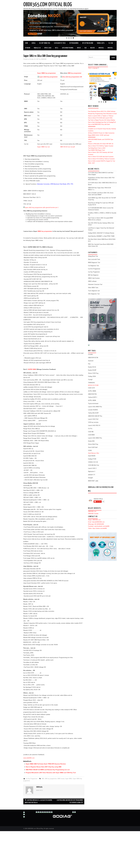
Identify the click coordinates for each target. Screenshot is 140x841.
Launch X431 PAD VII (94, 425)
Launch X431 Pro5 (93, 419)
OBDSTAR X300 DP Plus (95, 416)
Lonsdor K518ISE (93, 409)
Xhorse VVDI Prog (93, 373)
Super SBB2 (68, 778)
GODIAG (33, 43)
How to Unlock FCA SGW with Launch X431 (100, 118)
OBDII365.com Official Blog (47, 4)
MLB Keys (92, 48)
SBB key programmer (74, 73)
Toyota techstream (93, 403)
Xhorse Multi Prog (93, 444)
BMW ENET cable (93, 481)
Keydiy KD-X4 (92, 367)
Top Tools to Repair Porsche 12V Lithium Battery (101, 120)
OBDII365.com (92, 511)
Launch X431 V (92, 468)
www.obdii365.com (29, 758)
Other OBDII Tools (93, 287)
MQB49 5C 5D (37, 48)
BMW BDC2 (110, 48)
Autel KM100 (91, 456)
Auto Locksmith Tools (94, 259)
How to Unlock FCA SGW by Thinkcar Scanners (101, 159)
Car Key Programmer (31, 778)
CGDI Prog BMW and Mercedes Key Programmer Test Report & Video (70, 801)
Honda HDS (91, 441)
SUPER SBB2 (32, 369)
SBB (42, 778)
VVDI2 (90, 450)
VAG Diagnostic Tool (94, 294)
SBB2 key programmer (45, 231)
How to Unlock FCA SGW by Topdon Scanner (100, 146)
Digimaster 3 (91, 471)
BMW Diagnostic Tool (94, 262)
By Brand (27, 48)
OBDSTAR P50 (92, 394)
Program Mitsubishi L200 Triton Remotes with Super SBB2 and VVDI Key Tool (51, 772)
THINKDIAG (91, 382)
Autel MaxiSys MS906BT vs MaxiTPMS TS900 (101, 236)
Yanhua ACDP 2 (101, 43)
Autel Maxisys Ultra (93, 453)
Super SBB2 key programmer (46, 73)
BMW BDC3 (101, 48)
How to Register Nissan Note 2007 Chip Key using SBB (43, 767)
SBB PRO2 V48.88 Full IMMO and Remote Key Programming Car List (48, 769)
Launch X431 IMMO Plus (95, 406)
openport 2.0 (91, 474)
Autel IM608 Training (67, 48)
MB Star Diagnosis (93, 275)
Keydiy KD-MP (92, 370)
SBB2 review (60, 778)
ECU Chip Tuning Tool (44, 43)
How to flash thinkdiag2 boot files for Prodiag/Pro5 (102, 122)
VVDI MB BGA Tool (93, 465)
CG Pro (90, 428)
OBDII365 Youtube (93, 513)
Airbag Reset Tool (93, 256)
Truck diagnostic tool (94, 290)
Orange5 (90, 477)
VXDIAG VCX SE (93, 462)
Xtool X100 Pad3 (92, 447)
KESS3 (56, 48)
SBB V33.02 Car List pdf (67, 147)
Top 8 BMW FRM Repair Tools (96, 150)
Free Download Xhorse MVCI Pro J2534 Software (101, 111)
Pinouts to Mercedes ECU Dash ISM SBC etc (100, 143)
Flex (85, 48)
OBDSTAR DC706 (93, 357)
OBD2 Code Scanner (94, 278)
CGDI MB (90, 431)
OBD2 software (92, 281)
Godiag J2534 (92, 376)
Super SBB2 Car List (43, 147)
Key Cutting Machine (87, 43)
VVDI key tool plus (93, 422)
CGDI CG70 (91, 388)
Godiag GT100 (92, 459)
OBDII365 (43, 59)
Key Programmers (74, 43)
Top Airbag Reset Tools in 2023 (96, 148)
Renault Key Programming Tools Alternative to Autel (102, 113)
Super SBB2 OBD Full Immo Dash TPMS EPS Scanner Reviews (46, 764)
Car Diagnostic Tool (93, 265)
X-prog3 (90, 379)
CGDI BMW (91, 435)
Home (26, 43)
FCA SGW (110, 43)
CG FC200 (95, 385)
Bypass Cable (47, 48)
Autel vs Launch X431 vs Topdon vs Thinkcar (100, 116)
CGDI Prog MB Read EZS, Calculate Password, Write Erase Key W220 (38, 801)
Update (79, 48)
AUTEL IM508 (92, 400)
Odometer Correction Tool (95, 284)
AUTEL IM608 (92, 391)
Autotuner (90, 360)
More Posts (39, 790)
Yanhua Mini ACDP (93, 413)
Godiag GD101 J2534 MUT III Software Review (101, 233)
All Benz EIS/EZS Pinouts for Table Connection (101, 133)
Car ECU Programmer (94, 268)
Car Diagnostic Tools (60, 43)
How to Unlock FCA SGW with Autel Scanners (101, 156)
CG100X (90, 354)
